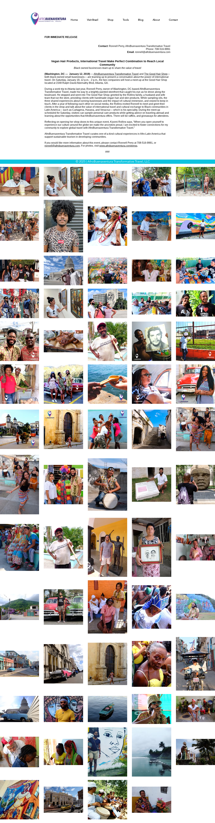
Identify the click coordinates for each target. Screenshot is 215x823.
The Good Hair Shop (155, 74)
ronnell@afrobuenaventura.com (152, 52)
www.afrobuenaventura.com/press (118, 145)
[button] (95, 20)
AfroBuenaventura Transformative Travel (116, 74)
